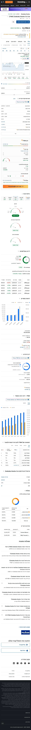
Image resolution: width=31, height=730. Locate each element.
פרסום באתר (11, 673)
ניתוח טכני (13, 41)
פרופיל (25, 45)
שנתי (29, 403)
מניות (28, 5)
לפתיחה (15, 465)
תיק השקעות (27, 673)
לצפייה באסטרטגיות (22, 36)
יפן (1, 485)
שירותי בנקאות (4, 477)
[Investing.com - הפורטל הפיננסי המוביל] (22, 2)
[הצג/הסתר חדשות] (21, 48)
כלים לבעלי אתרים (26, 676)
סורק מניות (23, 5)
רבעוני (24, 403)
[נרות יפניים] (28, 48)
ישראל (17, 5)
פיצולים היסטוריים (6, 45)
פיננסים (20, 41)
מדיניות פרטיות (27, 717)
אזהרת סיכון (28, 721)
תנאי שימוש (28, 712)
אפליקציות (27, 670)
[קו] (26, 48)
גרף (25, 41)
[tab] (21, 198)
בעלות (21, 45)
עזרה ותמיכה (11, 676)
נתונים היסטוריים (15, 45)
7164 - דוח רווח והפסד (22, 396)
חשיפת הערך (5, 83)
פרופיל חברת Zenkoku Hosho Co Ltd (17, 471)
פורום (7, 41)
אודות (13, 670)
